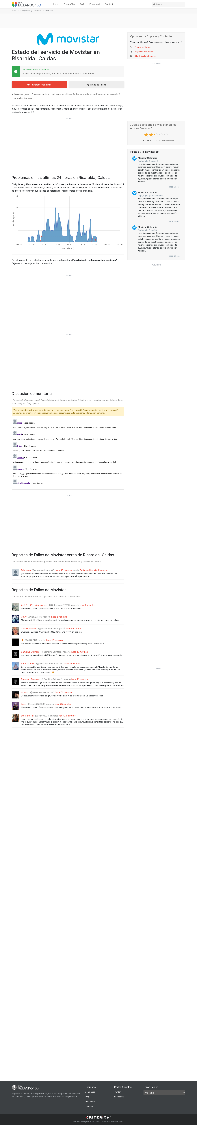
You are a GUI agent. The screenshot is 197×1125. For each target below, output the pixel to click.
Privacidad (94, 4)
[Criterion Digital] (98, 1117)
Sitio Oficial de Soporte (145, 56)
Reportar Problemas (41, 84)
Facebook (119, 1096)
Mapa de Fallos (98, 84)
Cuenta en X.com (142, 47)
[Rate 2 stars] (151, 135)
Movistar (37, 10)
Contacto (109, 4)
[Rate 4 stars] (161, 135)
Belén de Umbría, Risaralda (93, 570)
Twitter (117, 1092)
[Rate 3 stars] (156, 135)
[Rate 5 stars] (166, 135)
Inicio (55, 4)
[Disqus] (68, 451)
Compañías (69, 4)
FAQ (82, 4)
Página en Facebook (144, 51)
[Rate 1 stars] (146, 135)
